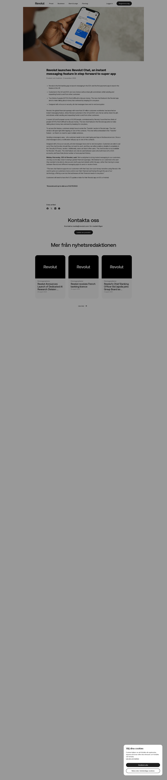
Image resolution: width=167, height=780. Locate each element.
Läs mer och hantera (132, 759)
